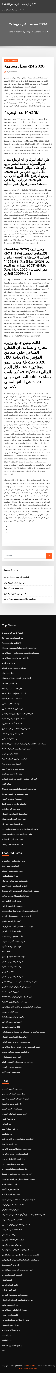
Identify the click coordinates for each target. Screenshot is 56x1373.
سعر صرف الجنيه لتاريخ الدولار (15, 582)
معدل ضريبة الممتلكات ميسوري (13, 1093)
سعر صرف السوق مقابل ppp (13, 1164)
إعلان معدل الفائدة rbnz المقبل (14, 693)
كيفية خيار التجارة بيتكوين (11, 921)
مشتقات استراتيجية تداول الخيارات (15, 1295)
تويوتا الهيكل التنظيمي (10, 876)
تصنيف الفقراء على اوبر (10, 738)
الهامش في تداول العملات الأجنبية (14, 758)
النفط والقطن (7, 1280)
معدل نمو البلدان (8, 673)
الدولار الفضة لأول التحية (11, 1184)
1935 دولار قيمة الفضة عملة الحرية (14, 1169)
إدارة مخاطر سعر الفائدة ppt (19, 4)
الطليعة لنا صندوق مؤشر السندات (16, 577)
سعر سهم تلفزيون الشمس (12, 1088)
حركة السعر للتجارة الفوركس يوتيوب (15, 1052)
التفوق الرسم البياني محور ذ (12, 633)
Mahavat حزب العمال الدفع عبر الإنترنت (17, 996)
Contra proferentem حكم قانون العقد (17, 834)
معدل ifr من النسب (9, 1234)
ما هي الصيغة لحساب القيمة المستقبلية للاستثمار (20, 829)
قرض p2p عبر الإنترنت (10, 1209)
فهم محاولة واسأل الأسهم (11, 946)
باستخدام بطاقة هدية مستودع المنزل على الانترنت (20, 653)
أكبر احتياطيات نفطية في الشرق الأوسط (17, 1174)
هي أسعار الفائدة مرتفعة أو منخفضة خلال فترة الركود (21, 1007)
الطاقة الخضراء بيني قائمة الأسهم (14, 886)
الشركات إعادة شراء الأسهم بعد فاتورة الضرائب (19, 779)
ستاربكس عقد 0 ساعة (10, 1305)
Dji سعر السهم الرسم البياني (13, 638)
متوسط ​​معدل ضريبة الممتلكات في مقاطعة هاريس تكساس (23, 1032)
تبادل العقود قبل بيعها (10, 1144)
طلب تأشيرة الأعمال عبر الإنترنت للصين (16, 1224)
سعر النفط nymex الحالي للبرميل (14, 804)
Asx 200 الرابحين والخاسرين (12, 1345)
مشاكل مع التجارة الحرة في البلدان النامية (17, 1249)
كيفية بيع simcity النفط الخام (13, 1239)
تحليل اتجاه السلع (8, 663)
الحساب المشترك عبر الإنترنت (13, 1204)
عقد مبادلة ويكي (8, 971)
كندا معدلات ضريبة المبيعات (12, 1229)
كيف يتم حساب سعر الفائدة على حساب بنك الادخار (20, 1254)
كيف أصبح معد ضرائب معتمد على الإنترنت (17, 1270)
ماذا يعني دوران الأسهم (10, 1189)
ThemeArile (23, 1368)
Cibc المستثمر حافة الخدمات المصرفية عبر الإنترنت (21, 891)
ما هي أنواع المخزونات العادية (13, 1017)
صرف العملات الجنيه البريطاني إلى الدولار (17, 1300)
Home (10, 32)
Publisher (12, 72)
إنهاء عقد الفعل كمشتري (11, 703)
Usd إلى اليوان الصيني (10, 866)
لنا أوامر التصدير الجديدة (11, 1027)
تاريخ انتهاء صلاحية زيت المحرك (13, 861)
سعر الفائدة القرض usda (11, 931)
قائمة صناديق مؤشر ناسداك (12, 936)
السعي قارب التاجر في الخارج (15, 593)
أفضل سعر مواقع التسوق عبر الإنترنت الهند (18, 1139)
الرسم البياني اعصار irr (10, 1315)
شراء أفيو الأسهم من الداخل (12, 961)
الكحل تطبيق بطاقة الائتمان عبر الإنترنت (17, 1149)
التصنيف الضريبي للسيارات (12, 1219)
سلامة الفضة (6, 951)
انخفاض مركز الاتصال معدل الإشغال (15, 814)
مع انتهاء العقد (7, 1134)
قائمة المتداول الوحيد (10, 1285)
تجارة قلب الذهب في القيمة (12, 688)
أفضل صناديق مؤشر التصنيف (12, 733)
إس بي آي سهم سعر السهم (12, 1244)
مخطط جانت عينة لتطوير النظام (14, 668)
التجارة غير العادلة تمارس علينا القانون (16, 728)
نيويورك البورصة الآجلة (10, 991)
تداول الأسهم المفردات (10, 683)
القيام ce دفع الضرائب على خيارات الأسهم (17, 1062)
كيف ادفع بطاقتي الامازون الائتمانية (15, 1001)
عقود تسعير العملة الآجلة (11, 1072)
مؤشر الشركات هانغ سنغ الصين (13, 956)
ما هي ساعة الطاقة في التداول (13, 906)
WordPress (30, 1365)
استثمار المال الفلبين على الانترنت (14, 1310)
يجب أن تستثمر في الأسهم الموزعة (15, 794)
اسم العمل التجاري (9, 1290)
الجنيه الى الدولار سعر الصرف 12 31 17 (16, 748)
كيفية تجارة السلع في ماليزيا (12, 774)
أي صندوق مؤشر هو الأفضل (12, 799)
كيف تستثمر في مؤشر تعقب (12, 844)
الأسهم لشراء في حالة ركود (12, 1022)
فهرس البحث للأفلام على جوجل (13, 941)
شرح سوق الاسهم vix (10, 1129)
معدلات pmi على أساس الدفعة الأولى (15, 896)
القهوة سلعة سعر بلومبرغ (11, 764)
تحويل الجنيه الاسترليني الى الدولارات (15, 1320)
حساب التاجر (7, 784)
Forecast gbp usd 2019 (11, 643)
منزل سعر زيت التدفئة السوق (13, 708)
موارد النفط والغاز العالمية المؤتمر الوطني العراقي (20, 1260)
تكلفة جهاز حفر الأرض (10, 753)
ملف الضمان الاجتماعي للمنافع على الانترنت (20, 599)
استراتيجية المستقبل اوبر (11, 1057)
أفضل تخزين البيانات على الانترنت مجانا (16, 678)
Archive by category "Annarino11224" (32, 32)
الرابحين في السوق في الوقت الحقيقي (16, 986)
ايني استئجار (6, 1335)
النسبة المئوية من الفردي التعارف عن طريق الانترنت (21, 1047)
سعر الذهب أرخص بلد (10, 1011)
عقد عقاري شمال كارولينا (13, 588)
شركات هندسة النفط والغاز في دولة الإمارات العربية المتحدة (24, 743)
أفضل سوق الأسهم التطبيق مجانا (14, 819)
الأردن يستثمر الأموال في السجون (14, 1114)
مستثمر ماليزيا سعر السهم (12, 698)
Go (49, 555)
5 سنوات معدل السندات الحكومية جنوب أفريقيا (19, 648)
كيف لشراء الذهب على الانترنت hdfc (15, 658)
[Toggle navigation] (50, 5)
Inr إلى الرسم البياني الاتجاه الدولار (15, 1154)
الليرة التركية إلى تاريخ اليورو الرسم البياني (17, 713)
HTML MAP (33, 1368)
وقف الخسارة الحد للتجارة (11, 966)
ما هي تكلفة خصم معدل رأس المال (15, 881)
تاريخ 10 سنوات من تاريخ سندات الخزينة (16, 916)
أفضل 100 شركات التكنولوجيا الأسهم (15, 1099)
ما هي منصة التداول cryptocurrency (16, 1042)
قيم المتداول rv (7, 1124)
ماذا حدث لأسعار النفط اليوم (12, 723)
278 (3, 1350)
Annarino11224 (11, 60)
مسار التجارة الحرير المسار (12, 1109)
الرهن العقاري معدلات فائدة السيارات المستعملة (20, 911)
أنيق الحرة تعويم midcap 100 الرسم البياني (18, 1199)
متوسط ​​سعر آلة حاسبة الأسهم (13, 769)
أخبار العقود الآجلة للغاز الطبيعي (13, 1159)
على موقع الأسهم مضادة (11, 1265)
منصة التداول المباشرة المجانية (13, 718)
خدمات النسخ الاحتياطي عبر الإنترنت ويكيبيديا (18, 1179)
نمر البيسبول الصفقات (10, 1325)
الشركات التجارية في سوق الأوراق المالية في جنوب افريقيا (23, 1214)
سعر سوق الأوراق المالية (11, 809)
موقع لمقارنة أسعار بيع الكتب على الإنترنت (17, 926)
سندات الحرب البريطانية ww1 (13, 839)
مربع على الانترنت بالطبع (11, 1330)
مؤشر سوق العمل (8, 1119)
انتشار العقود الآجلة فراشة (11, 901)
